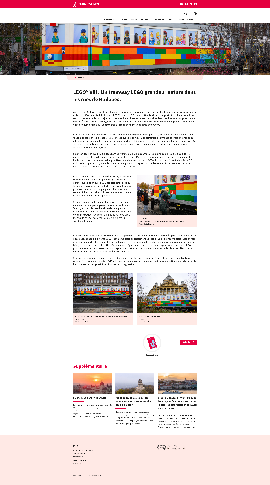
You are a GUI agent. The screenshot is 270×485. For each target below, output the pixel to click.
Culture (134, 19)
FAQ (170, 19)
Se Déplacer (160, 19)
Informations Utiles (80, 454)
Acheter (186, 342)
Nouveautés (109, 19)
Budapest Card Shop (186, 19)
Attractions (123, 19)
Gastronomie (146, 19)
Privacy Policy (78, 457)
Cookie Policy (78, 463)
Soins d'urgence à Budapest (83, 451)
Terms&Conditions (79, 460)
